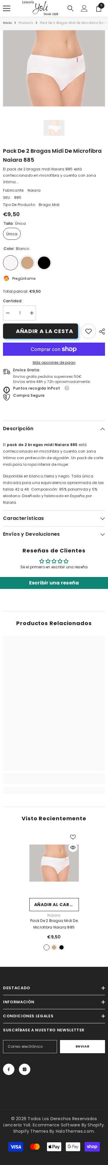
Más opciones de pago (54, 362)
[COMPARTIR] (100, 331)
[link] (88, 331)
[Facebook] (8, 1069)
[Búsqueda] (70, 8)
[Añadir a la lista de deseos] (72, 837)
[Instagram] (24, 1069)
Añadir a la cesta (44, 331)
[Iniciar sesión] (84, 8)
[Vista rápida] (72, 847)
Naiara (34, 190)
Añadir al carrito (56, 905)
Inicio (7, 23)
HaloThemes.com (75, 1131)
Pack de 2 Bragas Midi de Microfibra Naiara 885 (54, 924)
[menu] (6, 8)
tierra (54, 947)
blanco (47, 947)
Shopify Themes (30, 1131)
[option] (54, 68)
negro (61, 947)
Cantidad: (12, 300)
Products (26, 23)
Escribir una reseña (54, 582)
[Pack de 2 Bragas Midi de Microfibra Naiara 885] (54, 863)
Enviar (82, 1046)
